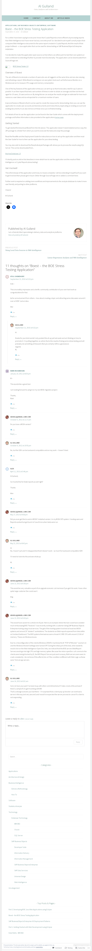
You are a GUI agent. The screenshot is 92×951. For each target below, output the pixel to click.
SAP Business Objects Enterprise (32, 25)
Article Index (63, 18)
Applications (11, 25)
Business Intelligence (16, 783)
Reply (12, 316)
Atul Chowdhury (17, 276)
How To (14, 794)
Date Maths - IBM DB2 (16, 933)
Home (26, 18)
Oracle (16, 829)
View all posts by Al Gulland (18, 235)
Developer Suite (20, 847)
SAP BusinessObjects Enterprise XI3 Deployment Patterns (29, 921)
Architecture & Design (16, 777)
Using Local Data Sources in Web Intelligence (23, 248)
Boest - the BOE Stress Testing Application (24, 915)
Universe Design (20, 876)
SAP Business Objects (19, 841)
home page (59, 117)
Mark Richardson (17, 371)
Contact (37, 18)
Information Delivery (21, 853)
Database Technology (19, 818)
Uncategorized (14, 888)
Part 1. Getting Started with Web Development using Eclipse (30, 927)
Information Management (23, 859)
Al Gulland (46, 6)
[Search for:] (46, 756)
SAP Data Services (21, 870)
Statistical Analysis (15, 806)
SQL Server (18, 835)
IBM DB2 (17, 824)
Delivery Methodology (19, 789)
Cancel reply (29, 719)
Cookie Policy (39, 947)
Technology (13, 812)
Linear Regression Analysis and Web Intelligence (67, 256)
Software (51, 25)
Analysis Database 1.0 (13, 153)
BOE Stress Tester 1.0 (20, 66)
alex (22, 718)
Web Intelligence (20, 882)
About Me (49, 18)
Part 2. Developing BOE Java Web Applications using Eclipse (30, 909)
